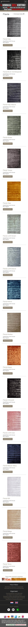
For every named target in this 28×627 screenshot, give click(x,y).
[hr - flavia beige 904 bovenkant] (14, 519)
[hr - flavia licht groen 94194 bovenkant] (14, 224)
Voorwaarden (13, 599)
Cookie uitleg (19, 622)
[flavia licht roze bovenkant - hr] (14, 420)
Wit (14, 588)
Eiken (6, 587)
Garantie (8, 599)
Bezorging (13, 596)
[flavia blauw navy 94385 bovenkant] (14, 453)
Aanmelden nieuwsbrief (12, 595)
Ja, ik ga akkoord (10, 624)
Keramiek (21, 588)
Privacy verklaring (14, 606)
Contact (16, 593)
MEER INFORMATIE (8, 45)
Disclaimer (20, 599)
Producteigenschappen (9, 597)
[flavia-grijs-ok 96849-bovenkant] (14, 27)
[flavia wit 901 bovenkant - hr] (14, 486)
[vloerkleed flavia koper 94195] (14, 355)
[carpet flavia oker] (14, 191)
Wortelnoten (19, 587)
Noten (13, 587)
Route (20, 593)
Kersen (10, 587)
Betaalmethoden (20, 596)
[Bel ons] (18, 610)
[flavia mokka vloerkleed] (14, 322)
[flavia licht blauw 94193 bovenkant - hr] (14, 256)
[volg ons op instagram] (14, 610)
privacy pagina (13, 622)
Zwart (17, 588)
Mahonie (6, 588)
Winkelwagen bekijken (18, 14)
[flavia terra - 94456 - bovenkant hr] (14, 552)
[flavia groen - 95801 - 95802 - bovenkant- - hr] (14, 125)
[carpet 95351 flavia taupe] (14, 158)
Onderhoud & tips (19, 597)
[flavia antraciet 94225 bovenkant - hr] (14, 388)
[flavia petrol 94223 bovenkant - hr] (14, 289)
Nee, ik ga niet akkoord (20, 624)
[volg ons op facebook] (9, 610)
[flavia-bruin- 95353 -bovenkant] (14, 59)
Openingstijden (9, 593)
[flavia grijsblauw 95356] (14, 92)
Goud (10, 588)
